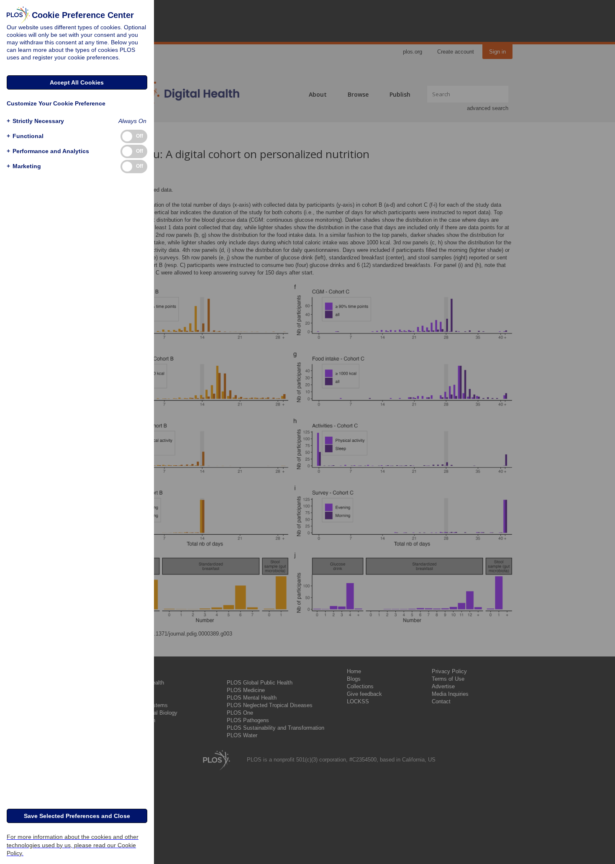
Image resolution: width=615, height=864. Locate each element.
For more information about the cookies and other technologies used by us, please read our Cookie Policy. (72, 844)
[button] (35, 121)
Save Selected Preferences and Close (77, 816)
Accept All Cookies (77, 82)
